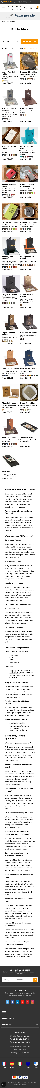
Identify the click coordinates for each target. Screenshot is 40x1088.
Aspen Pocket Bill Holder (9, 334)
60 (33, 48)
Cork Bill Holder (27, 108)
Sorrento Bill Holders (11, 369)
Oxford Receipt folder (26, 147)
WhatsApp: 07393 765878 (21, 1042)
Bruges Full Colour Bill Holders (28, 185)
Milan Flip (6, 472)
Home (3, 22)
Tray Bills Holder (27, 437)
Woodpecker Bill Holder (27, 257)
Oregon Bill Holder (9, 295)
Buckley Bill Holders (28, 72)
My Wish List (31, 8)
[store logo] (14, 8)
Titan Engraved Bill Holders (10, 147)
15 (25, 48)
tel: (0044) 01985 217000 (21, 1039)
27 (28, 48)
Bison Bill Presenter (10, 403)
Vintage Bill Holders (28, 333)
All (36, 48)
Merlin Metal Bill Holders (8, 73)
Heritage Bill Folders (28, 222)
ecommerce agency (20, 1084)
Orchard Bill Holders (28, 369)
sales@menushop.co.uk (23, 2)
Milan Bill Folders (9, 437)
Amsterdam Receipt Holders (10, 185)
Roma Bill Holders (27, 403)
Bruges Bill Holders (10, 222)
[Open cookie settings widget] (3, 1084)
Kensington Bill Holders (8, 257)
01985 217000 (7, 2)
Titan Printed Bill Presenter (9, 109)
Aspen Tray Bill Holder (26, 296)
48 (31, 48)
